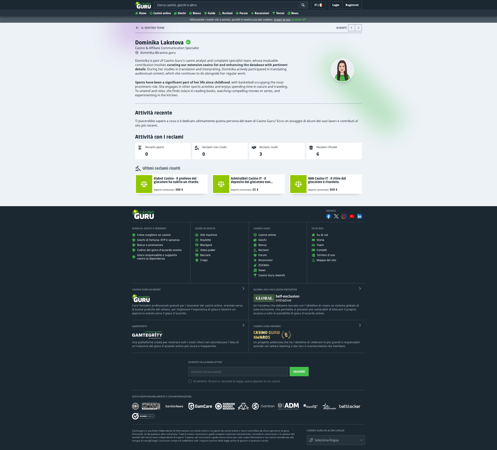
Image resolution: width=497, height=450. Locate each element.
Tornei (280, 13)
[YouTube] (351, 216)
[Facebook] (328, 216)
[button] (336, 440)
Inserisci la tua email (203, 369)
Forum (244, 13)
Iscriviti (299, 371)
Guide (211, 13)
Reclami (227, 13)
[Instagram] (344, 216)
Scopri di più (282, 19)
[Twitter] (336, 216)
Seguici (331, 210)
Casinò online (162, 13)
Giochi (182, 13)
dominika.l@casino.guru (158, 52)
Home (142, 13)
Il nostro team (152, 28)
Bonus (197, 13)
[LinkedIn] (359, 216)
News (294, 13)
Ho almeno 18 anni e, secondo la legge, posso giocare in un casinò (236, 381)
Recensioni (262, 13)
